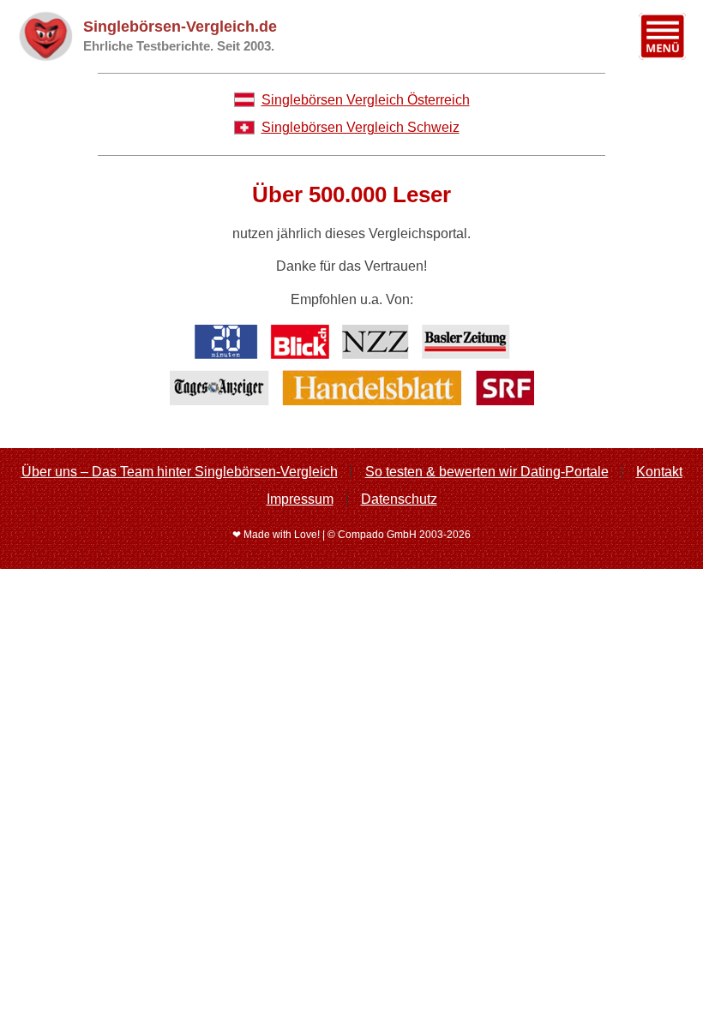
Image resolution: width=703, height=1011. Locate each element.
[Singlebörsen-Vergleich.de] (45, 36)
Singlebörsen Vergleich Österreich (365, 100)
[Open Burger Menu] (662, 36)
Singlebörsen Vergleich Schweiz (360, 127)
